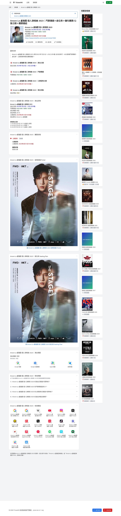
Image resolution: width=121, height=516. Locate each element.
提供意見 (98, 510)
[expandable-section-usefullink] (76, 405)
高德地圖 (70, 367)
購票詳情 (40, 42)
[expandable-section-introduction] (76, 50)
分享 (110, 2)
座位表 (49, 42)
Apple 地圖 (52, 367)
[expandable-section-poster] (76, 159)
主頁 (27, 2)
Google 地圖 (18, 367)
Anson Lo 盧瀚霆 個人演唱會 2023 (30, 7)
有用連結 (58, 42)
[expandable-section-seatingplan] (76, 256)
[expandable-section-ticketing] (76, 134)
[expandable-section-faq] (76, 375)
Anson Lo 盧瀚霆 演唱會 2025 (22, 16)
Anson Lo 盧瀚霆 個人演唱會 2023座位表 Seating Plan (44, 344)
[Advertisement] (60, 476)
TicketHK (19, 2)
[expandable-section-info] (76, 100)
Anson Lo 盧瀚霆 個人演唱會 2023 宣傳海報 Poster (45, 248)
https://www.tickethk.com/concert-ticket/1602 (40, 38)
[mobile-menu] (10, 2)
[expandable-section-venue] (76, 352)
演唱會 (35, 2)
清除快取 (108, 510)
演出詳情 (30, 42)
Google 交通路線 (35, 367)
